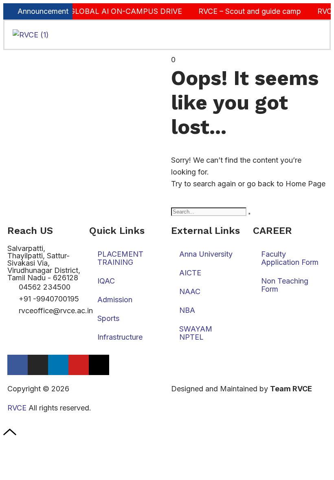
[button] (280, 35)
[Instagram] (38, 365)
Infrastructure (120, 337)
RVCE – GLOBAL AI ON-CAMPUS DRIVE (108, 11)
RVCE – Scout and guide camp (246, 11)
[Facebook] (17, 365)
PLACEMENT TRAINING (120, 258)
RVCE (16, 408)
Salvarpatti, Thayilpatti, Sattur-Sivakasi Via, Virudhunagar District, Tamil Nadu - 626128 (43, 263)
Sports (108, 318)
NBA (187, 310)
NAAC (189, 291)
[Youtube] (78, 365)
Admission (114, 299)
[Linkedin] (58, 365)
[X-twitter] (99, 365)
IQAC (106, 281)
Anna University (206, 254)
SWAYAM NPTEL (195, 333)
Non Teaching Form (284, 285)
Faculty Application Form (290, 258)
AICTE (190, 272)
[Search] (249, 213)
